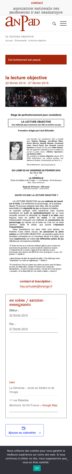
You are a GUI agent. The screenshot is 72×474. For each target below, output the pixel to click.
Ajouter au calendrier (22, 432)
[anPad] (29, 23)
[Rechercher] (52, 23)
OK (37, 468)
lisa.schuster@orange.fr (36, 286)
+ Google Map (48, 405)
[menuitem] (37, 3)
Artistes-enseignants (27, 302)
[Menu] (61, 23)
